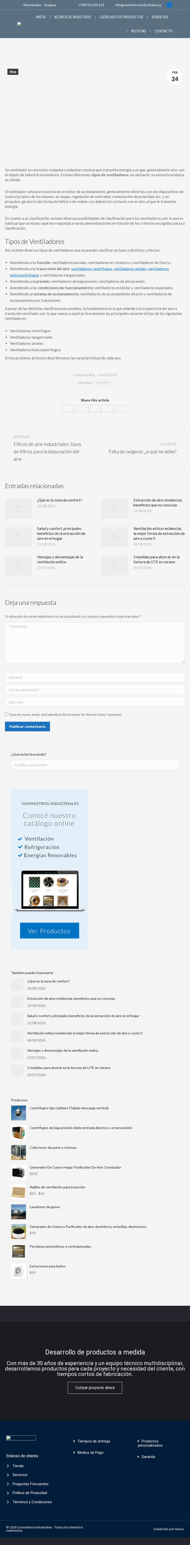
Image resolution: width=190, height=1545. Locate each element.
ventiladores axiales (130, 268)
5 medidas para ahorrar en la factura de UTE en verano (156, 559)
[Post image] (18, 509)
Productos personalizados (150, 1443)
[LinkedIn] (108, 408)
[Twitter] (81, 408)
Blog (13, 72)
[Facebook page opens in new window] (169, 5)
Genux (179, 1529)
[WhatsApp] (121, 408)
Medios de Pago (90, 1452)
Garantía (148, 1457)
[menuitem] (41, 17)
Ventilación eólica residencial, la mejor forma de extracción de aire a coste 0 (159, 533)
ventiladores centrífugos (91, 268)
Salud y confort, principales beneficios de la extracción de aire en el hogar (61, 533)
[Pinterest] (94, 408)
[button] (94, 1441)
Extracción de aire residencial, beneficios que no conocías (157, 502)
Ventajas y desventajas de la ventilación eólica (60, 559)
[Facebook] (68, 408)
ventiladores (102, 382)
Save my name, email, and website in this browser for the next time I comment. (65, 715)
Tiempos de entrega (93, 1441)
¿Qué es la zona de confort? (59, 500)
